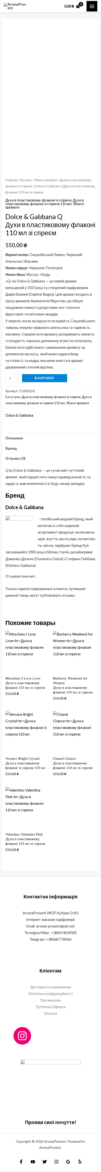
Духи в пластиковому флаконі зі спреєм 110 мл (44, 202)
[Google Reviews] (68, 1162)
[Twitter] (44, 1162)
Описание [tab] (14, 438)
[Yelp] (80, 1162)
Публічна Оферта (50, 1007)
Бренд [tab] (11, 448)
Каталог (26, 180)
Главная (11, 180)
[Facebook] (21, 1162)
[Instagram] (22, 1036)
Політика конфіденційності (50, 994)
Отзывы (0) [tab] (15, 458)
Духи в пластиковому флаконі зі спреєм (38, 200)
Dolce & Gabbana (19, 415)
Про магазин (50, 1000)
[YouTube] (33, 1162)
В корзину (44, 378)
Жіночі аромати (46, 180)
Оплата (50, 1013)
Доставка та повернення (50, 987)
